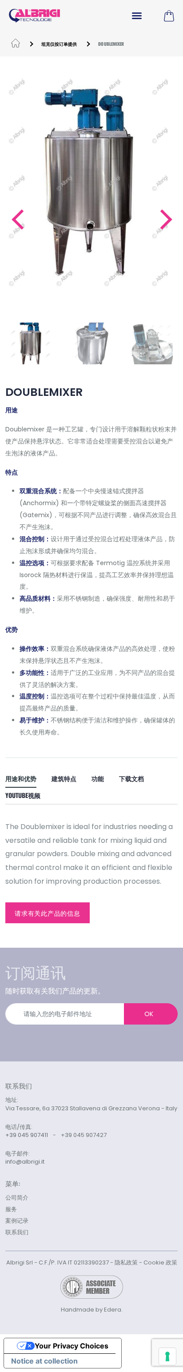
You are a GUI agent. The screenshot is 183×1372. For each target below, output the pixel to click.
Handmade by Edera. (92, 1309)
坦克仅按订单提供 (59, 43)
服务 (11, 1209)
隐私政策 (126, 1262)
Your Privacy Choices (71, 1345)
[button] (17, 219)
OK (148, 1013)
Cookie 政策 (160, 1262)
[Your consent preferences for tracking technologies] (167, 1356)
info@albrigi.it (24, 1162)
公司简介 (16, 1197)
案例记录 (16, 1220)
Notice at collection (44, 1360)
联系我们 (16, 1232)
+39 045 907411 (26, 1135)
